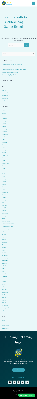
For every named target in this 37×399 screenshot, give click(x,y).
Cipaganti (4, 181)
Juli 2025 (4, 101)
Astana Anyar (5, 116)
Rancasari (4, 281)
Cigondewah (5, 155)
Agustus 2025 (5, 98)
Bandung (4, 121)
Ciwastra (4, 197)
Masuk (3, 320)
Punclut (3, 271)
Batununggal (5, 129)
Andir (3, 110)
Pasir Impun (5, 260)
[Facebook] (10, 382)
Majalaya (4, 239)
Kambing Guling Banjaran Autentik (10, 67)
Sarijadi (4, 287)
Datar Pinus (4, 205)
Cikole (3, 166)
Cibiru (3, 147)
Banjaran (4, 123)
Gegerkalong (5, 213)
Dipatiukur (4, 208)
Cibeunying (4, 145)
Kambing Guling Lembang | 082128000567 (12, 64)
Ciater (3, 139)
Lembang (4, 234)
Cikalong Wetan (5, 163)
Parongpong (5, 258)
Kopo (3, 231)
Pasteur (3, 268)
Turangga (4, 302)
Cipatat (3, 189)
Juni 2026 (4, 90)
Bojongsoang (5, 134)
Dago (3, 202)
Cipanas (4, 184)
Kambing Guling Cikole (7, 226)
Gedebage (4, 210)
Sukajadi (4, 300)
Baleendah (4, 118)
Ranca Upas (4, 273)
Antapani (4, 113)
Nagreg (3, 250)
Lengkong (4, 237)
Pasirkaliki (4, 266)
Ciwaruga (4, 194)
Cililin (3, 173)
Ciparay (4, 187)
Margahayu (4, 245)
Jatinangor (4, 216)
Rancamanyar (5, 279)
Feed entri (4, 323)
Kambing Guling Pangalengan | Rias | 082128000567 (14, 69)
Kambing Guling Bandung (8, 223)
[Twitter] (14, 382)
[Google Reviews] (22, 382)
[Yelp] (27, 382)
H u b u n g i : (18, 370)
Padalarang (4, 252)
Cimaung (4, 179)
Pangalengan (5, 255)
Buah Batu (4, 137)
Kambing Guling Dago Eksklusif (9, 75)
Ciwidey (4, 200)
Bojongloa (4, 131)
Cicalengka (4, 150)
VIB (3, 310)
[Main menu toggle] (33, 3)
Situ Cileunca (5, 292)
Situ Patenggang (6, 295)
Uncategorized (5, 308)
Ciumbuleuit (5, 192)
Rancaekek (4, 276)
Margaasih (4, 242)
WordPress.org (5, 328)
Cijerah (3, 160)
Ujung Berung (5, 305)
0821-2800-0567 (18, 377)
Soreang (4, 297)
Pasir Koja (4, 263)
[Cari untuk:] (16, 45)
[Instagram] (18, 382)
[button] (26, 395)
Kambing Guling (6, 221)
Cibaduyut (4, 142)
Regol (3, 284)
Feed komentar (5, 325)
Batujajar (4, 126)
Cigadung (4, 152)
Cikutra (3, 168)
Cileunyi (4, 171)
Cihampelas (4, 158)
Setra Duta (4, 289)
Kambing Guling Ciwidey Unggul (10, 72)
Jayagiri (4, 218)
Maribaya (4, 247)
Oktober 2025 (5, 93)
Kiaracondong (5, 229)
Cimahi (3, 176)
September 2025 (6, 95)
